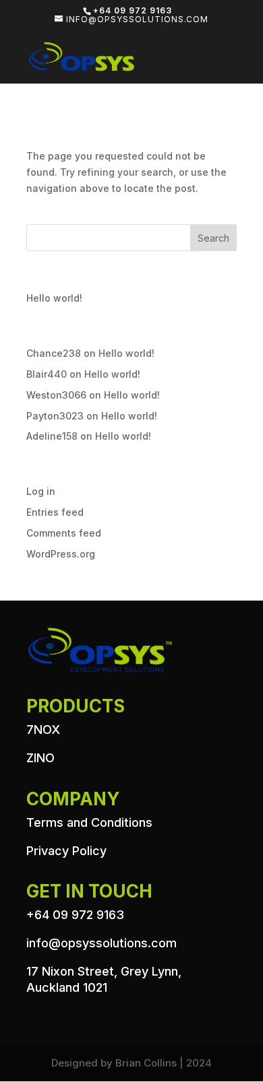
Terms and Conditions (89, 822)
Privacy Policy (66, 851)
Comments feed (63, 533)
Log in (40, 491)
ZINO (40, 758)
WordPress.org (60, 554)
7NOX (43, 729)
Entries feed (55, 512)
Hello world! (54, 298)
